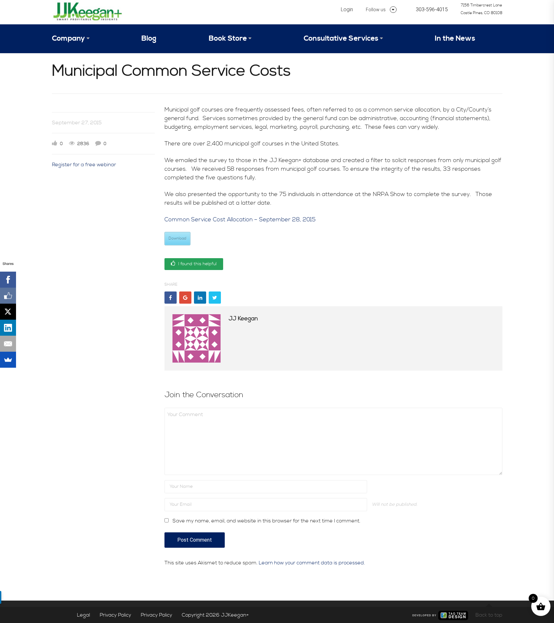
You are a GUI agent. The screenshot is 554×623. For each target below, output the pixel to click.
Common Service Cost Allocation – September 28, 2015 (239, 219)
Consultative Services (341, 38)
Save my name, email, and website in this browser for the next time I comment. (266, 521)
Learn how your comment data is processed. (312, 563)
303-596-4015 (432, 9)
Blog (148, 38)
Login (347, 9)
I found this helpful (197, 264)
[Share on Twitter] (215, 297)
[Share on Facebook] (170, 297)
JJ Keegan (243, 318)
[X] (8, 312)
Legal (83, 615)
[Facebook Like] (8, 296)
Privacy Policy (115, 615)
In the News (455, 38)
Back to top (488, 615)
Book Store (228, 38)
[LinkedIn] (8, 328)
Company (68, 38)
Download (177, 238)
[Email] (8, 344)
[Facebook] (8, 280)
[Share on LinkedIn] (200, 297)
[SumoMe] (8, 360)
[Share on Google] (185, 297)
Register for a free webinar (84, 164)
